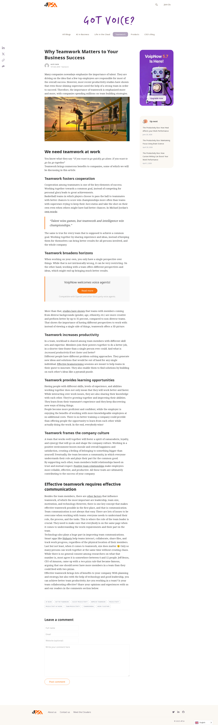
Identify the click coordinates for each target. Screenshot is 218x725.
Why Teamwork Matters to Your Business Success (81, 54)
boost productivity (80, 602)
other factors (94, 496)
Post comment (57, 681)
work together (103, 606)
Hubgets (67, 538)
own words (51, 211)
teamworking (88, 606)
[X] (3, 55)
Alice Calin (55, 64)
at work (49, 602)
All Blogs (66, 34)
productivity (114, 602)
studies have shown (74, 311)
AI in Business (82, 34)
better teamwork (62, 602)
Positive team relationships (89, 465)
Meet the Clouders (82, 712)
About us (52, 712)
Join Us (167, 4)
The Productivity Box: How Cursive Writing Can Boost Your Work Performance (155, 156)
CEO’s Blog (149, 34)
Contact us (65, 712)
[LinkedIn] (3, 49)
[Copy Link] (3, 61)
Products (135, 34)
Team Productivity (73, 606)
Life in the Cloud (102, 34)
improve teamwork (98, 602)
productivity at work (54, 606)
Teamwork (120, 34)
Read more (87, 290)
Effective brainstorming (70, 364)
